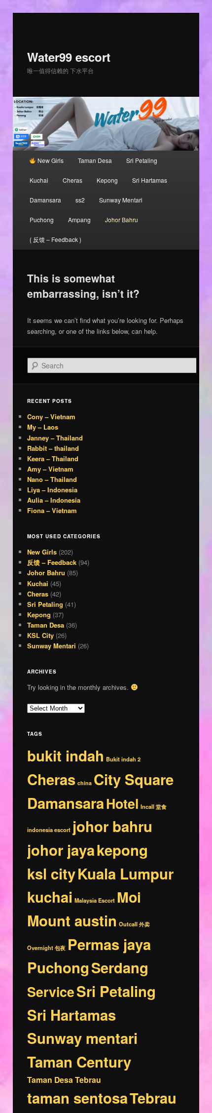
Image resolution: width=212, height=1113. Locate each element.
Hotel (122, 803)
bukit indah (65, 755)
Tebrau (153, 1097)
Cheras (72, 180)
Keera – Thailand (52, 458)
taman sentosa (77, 1097)
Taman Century (79, 1061)
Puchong (42, 219)
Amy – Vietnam (50, 469)
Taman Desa (95, 160)
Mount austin (72, 920)
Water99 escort (68, 56)
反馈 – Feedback (51, 562)
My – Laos (42, 427)
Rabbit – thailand (53, 448)
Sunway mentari (82, 1038)
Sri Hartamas (149, 180)
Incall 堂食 (154, 806)
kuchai (49, 896)
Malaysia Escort (94, 900)
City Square (134, 779)
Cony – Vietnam (51, 416)
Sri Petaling (141, 160)
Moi (129, 897)
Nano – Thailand (52, 479)
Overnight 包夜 (46, 948)
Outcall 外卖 (134, 924)
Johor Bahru (121, 219)
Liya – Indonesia (52, 489)
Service (50, 991)
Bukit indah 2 (123, 759)
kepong (122, 849)
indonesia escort (49, 830)
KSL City (40, 635)
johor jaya (61, 849)
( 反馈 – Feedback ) (55, 239)
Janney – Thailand (55, 437)
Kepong (107, 180)
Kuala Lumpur (125, 873)
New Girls (50, 160)
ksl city (51, 873)
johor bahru (112, 826)
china (84, 783)
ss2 (80, 200)
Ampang (79, 219)
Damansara (45, 200)
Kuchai (39, 180)
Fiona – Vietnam (52, 510)
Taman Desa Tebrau (64, 1079)
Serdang (119, 967)
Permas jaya (109, 944)
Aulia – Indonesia (53, 500)
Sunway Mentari (120, 200)
